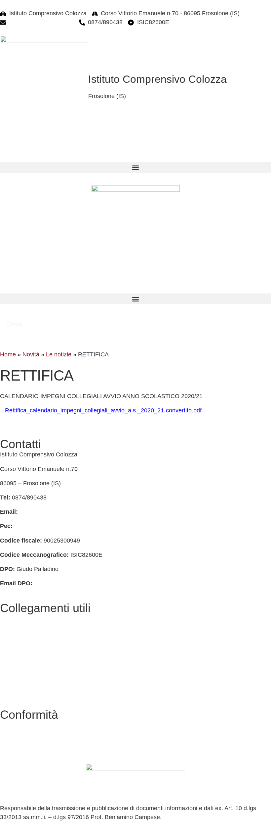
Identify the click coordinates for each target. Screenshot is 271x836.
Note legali (14, 754)
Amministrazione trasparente (38, 647)
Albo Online (15, 632)
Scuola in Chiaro (22, 690)
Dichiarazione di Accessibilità (38, 739)
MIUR (7, 661)
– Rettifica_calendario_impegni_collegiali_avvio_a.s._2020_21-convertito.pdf (101, 410)
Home (8, 354)
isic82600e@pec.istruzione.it (52, 526)
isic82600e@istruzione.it (41, 22)
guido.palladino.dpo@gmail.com (76, 583)
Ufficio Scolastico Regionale (37, 675)
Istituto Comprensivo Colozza (157, 79)
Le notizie (58, 354)
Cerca (15, 324)
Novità (30, 354)
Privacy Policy (18, 725)
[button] (135, 167)
